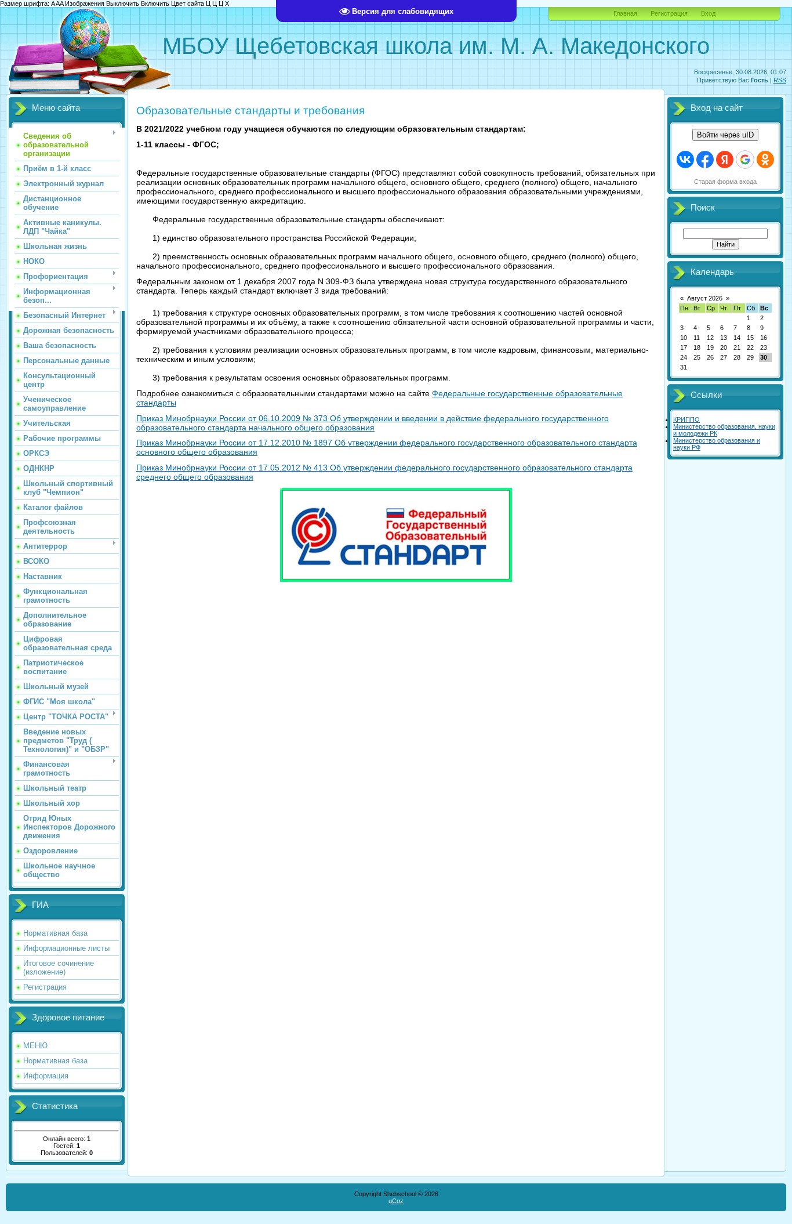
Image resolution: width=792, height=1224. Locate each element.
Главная (625, 13)
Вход (708, 13)
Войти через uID (725, 135)
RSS (779, 80)
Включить (155, 3)
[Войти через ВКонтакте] (685, 159)
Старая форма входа (725, 181)
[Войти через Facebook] (705, 159)
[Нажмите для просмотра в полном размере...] (396, 579)
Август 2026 (704, 298)
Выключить (122, 3)
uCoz (396, 1200)
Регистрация (669, 13)
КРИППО (686, 419)
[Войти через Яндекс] (724, 159)
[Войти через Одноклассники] (765, 159)
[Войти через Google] (745, 159)
